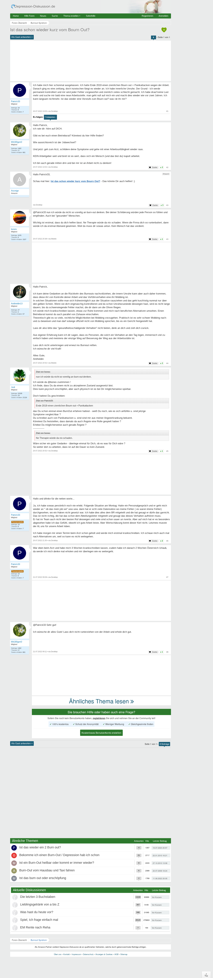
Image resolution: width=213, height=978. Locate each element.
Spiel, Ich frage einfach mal (39, 920)
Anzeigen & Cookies (104, 954)
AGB (116, 954)
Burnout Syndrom (39, 940)
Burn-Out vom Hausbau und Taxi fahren (47, 870)
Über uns (57, 954)
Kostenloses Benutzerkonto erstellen (101, 732)
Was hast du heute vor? (36, 912)
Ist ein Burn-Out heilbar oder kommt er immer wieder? (56, 862)
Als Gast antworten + (22, 37)
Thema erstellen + (71, 16)
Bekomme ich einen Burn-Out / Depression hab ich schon (59, 855)
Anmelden (163, 16)
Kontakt (66, 954)
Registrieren (147, 16)
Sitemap (123, 954)
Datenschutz (88, 954)
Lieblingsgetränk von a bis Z (39, 904)
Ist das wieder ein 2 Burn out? (40, 847)
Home (16, 16)
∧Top (206, 974)
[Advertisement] (90, 61)
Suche (55, 16)
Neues (43, 16)
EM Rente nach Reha (35, 927)
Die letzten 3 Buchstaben (37, 897)
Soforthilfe (90, 16)
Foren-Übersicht (19, 940)
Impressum (76, 954)
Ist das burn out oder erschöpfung (42, 878)
